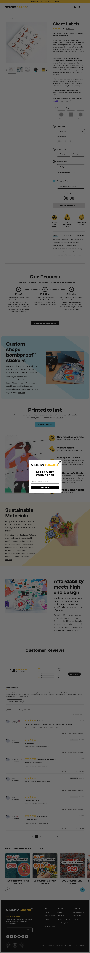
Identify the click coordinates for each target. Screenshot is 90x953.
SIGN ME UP (45, 488)
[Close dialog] (60, 462)
